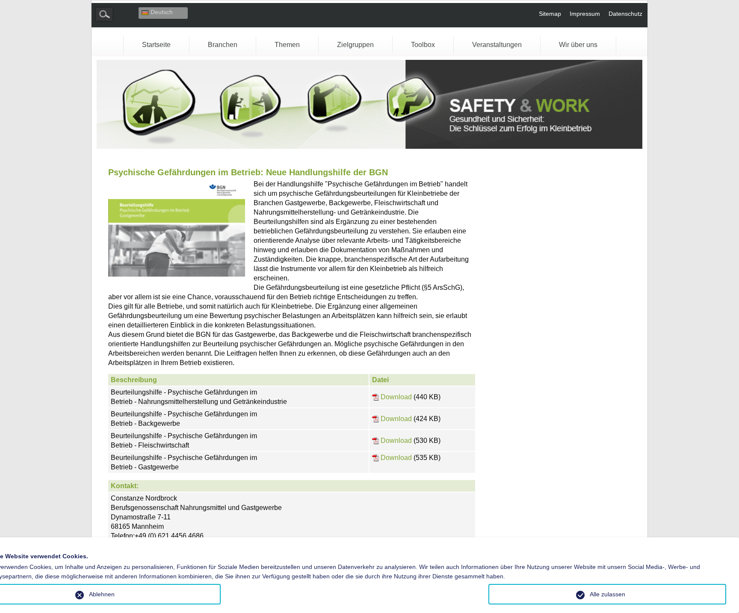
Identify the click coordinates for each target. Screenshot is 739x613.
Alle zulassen (607, 594)
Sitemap (550, 13)
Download (396, 397)
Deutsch (162, 12)
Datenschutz (625, 13)
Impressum (585, 13)
